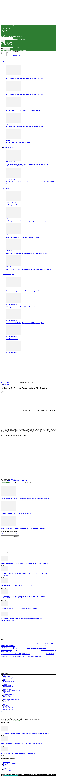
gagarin (7, 643)
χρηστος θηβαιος (38, 656)
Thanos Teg (12, 479)
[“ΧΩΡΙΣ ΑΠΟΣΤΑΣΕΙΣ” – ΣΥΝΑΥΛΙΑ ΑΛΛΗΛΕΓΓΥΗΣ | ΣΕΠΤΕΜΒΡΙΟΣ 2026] (4, 560)
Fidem (21, 773)
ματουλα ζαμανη (25, 651)
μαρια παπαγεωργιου (16, 651)
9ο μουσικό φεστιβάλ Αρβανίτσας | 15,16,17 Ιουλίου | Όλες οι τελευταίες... (22, 743)
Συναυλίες (5, 705)
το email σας (16, 47)
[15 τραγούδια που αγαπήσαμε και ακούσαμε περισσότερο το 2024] (13, 74)
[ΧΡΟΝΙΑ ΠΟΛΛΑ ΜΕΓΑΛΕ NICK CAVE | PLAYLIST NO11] (13, 106)
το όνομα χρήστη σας (18, 38)
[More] (33, 398)
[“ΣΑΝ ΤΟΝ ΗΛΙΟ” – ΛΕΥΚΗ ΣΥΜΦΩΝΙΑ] (13, 351)
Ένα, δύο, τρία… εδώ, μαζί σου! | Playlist (18, 142)
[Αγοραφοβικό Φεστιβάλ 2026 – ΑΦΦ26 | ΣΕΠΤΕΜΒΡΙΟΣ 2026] (4, 605)
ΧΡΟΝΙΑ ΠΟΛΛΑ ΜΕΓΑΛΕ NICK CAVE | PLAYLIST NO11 (24, 110)
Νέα (7, 218)
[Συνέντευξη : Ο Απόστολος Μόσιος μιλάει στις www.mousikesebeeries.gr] (13, 249)
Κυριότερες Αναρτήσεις (11, 202)
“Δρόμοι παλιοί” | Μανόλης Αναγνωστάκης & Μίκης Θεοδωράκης (25, 323)
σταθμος (5, 702)
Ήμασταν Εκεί (6, 682)
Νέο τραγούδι (33, 645)
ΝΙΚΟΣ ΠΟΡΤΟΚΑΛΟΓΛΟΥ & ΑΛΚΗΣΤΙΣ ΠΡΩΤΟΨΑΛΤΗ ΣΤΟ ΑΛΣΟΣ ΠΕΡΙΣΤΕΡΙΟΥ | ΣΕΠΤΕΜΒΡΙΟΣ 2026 (23, 596)
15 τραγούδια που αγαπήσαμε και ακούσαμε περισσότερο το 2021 (24, 126)
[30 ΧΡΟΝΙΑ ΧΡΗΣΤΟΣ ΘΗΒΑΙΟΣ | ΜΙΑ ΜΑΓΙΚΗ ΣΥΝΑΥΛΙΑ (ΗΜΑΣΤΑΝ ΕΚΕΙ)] (8, 525)
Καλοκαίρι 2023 (28, 645)
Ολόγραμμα (6, 695)
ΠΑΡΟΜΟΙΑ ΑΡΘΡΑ (6, 482)
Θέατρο (16, 645)
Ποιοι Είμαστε (6, 31)
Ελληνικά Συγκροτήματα (8, 681)
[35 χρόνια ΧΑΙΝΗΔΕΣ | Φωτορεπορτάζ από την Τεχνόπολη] (8, 510)
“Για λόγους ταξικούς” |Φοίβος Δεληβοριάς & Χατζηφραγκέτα (18, 753)
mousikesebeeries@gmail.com (13, 720)
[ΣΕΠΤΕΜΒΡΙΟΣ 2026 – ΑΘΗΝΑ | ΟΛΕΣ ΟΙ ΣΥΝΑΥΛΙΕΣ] (4, 583)
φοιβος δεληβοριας (22, 656)
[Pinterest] (13, 398)
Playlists (5, 61)
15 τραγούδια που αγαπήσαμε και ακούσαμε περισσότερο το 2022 (24, 94)
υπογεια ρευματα (13, 656)
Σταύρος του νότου (48, 646)
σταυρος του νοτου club (36, 654)
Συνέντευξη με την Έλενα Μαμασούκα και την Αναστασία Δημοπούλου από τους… (29, 269)
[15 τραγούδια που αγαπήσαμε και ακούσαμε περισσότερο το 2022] (13, 90)
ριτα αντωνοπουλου (43, 651)
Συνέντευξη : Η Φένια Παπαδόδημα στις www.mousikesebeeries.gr (25, 205)
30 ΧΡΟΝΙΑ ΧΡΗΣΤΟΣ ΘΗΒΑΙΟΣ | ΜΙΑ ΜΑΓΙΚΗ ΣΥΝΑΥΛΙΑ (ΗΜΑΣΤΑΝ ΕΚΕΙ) (25, 528)
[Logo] (4, 55)
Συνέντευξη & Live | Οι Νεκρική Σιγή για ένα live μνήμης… (23, 237)
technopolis (36, 643)
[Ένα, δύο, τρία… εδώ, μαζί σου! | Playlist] (13, 138)
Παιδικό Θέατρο (7, 696)
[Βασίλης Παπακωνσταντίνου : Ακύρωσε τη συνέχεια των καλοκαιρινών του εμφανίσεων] (8, 495)
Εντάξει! (6, 775)
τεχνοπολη (5, 656)
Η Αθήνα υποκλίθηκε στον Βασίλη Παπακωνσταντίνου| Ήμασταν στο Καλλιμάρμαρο (25, 733)
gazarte (10, 643)
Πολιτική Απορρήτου (5, 43)
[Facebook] (3, 398)
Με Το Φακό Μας (7, 689)
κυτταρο (53, 650)
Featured (5, 673)
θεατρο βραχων (27, 649)
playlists (8, 75)
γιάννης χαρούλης (21, 648)
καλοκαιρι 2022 (46, 650)
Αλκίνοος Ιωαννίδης (43, 643)
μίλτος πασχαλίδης (6, 651)
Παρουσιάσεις (6, 697)
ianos (13, 643)
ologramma (22, 643)
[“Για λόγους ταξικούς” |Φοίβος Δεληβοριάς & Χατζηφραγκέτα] (4, 750)
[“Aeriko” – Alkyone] (13, 335)
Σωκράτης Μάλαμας (8, 648)
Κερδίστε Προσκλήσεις (8, 686)
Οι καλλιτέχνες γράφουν (8, 694)
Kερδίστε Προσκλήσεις (8, 147)
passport (27, 643)
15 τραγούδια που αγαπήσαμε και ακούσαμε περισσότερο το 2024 (24, 78)
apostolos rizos (3, 643)
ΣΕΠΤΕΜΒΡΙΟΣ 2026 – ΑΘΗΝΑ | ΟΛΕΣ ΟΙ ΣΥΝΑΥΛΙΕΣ (17, 585)
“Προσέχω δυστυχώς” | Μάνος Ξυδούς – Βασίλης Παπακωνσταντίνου (26, 307)
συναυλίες (50, 654)
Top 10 (4, 675)
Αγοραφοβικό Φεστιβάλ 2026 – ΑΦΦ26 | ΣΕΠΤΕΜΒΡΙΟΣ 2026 (19, 608)
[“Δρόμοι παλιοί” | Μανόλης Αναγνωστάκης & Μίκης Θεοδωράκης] (13, 319)
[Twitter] (8, 398)
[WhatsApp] (18, 398)
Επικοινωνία (6, 33)
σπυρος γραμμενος (9, 654)
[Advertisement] (28, 367)
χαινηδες (30, 656)
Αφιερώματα (6, 679)
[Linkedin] (23, 398)
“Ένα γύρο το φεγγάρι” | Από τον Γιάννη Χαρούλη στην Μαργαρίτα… (26, 291)
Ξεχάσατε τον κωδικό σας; (6, 42)
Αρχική (5, 30)
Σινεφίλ (5, 701)
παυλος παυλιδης (33, 651)
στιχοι (44, 654)
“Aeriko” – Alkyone (12, 339)
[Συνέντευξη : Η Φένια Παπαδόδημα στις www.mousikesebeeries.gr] (13, 201)
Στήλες (4, 704)
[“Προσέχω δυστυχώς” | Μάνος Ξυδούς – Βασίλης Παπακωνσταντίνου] (13, 303)
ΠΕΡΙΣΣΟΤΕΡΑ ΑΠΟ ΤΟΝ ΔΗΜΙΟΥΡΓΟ (22, 482)
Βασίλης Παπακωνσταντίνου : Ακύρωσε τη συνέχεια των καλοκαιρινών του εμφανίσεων (25, 498)
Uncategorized (7, 382)
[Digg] (28, 398)
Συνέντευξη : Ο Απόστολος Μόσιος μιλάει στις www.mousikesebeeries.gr (26, 253)
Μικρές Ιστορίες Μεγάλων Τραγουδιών (12, 690)
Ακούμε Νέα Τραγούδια (8, 678)
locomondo (17, 643)
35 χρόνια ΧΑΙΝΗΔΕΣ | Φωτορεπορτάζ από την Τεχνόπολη (17, 513)
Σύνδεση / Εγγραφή (7, 28)
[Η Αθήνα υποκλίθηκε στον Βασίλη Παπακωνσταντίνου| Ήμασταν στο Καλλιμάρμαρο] (4, 730)
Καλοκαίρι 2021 (21, 645)
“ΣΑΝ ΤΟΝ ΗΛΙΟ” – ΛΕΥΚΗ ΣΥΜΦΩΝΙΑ (19, 355)
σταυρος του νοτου (22, 654)
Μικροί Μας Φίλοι (7, 691)
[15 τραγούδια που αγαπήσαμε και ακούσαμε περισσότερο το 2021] (13, 122)
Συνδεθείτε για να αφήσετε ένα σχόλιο (9, 533)
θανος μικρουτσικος (18, 650)
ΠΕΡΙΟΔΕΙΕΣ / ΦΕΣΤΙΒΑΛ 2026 (11, 699)
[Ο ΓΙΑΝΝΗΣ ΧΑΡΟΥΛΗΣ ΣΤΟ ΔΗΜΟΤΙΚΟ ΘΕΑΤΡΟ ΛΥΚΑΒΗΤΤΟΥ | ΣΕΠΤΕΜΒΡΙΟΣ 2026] (4, 616)
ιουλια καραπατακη (35, 650)
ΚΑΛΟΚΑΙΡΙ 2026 (10, 161)
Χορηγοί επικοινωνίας (8, 709)
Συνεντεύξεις (6, 188)
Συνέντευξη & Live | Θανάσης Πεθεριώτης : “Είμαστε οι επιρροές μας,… (26, 221)
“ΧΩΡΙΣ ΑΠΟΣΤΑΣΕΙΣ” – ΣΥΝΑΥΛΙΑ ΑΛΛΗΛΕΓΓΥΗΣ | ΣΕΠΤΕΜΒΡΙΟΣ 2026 (24, 563)
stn (33, 643)
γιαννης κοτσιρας (39, 648)
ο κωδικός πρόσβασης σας (19, 39)
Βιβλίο (4, 680)
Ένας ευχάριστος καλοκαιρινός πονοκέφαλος (17, 480)
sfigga (30, 643)
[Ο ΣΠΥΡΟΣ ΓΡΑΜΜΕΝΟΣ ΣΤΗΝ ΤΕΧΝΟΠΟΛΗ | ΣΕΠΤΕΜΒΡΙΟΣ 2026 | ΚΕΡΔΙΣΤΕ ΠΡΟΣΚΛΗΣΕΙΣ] (13, 160)
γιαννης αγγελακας (31, 648)
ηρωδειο (44, 648)
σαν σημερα (6, 700)
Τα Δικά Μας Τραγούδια (8, 274)
